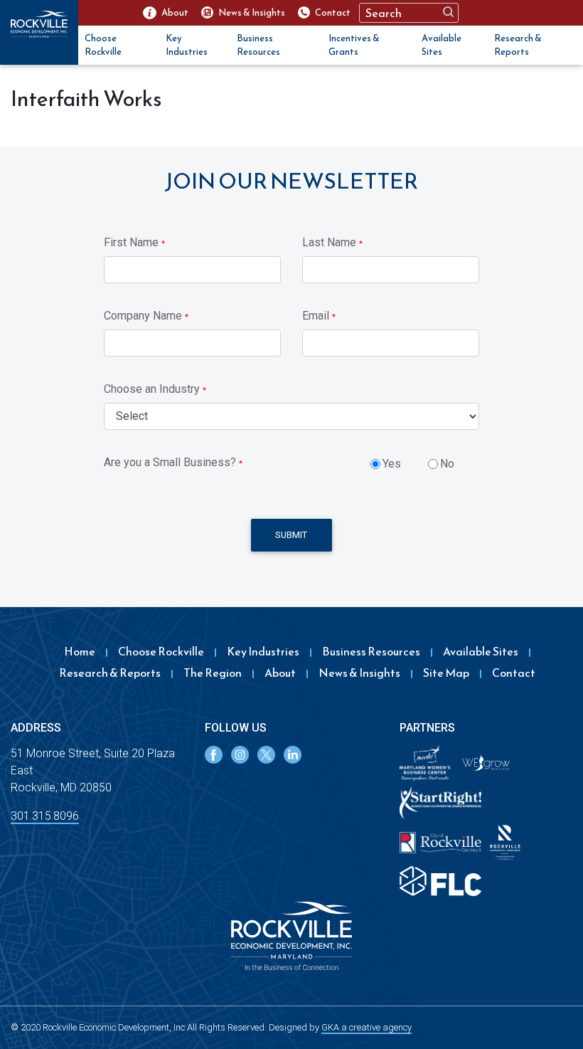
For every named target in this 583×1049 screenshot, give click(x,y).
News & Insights (359, 672)
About (280, 672)
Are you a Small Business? (173, 462)
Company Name (146, 315)
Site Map (446, 672)
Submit (291, 534)
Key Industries (187, 45)
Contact (513, 672)
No (447, 463)
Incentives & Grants (354, 45)
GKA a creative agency (366, 1027)
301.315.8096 (45, 816)
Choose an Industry (155, 389)
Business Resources (258, 45)
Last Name (332, 242)
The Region (212, 672)
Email (319, 315)
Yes (392, 463)
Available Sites (441, 45)
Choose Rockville (103, 45)
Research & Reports (518, 45)
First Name (134, 242)
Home (79, 651)
